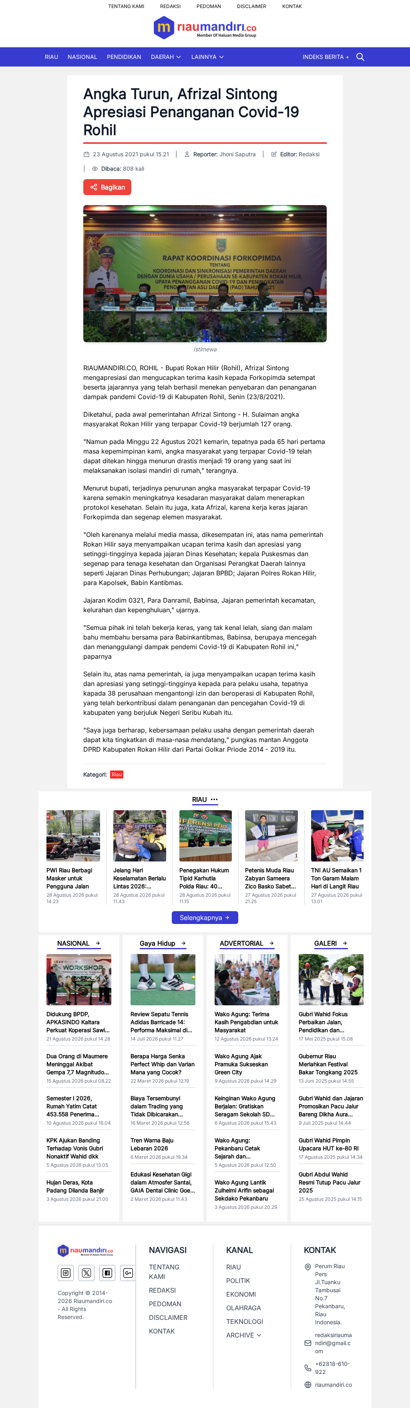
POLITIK (238, 1281)
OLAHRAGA (243, 1308)
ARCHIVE (240, 1335)
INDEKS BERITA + (326, 56)
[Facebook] (107, 1273)
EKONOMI (241, 1294)
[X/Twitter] (86, 1273)
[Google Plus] (128, 1273)
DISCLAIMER (251, 4)
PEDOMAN (209, 4)
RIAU (51, 56)
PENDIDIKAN (124, 56)
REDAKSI (170, 4)
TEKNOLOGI (244, 1321)
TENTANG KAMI (126, 4)
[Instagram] (66, 1273)
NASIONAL (82, 56)
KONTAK (292, 4)
